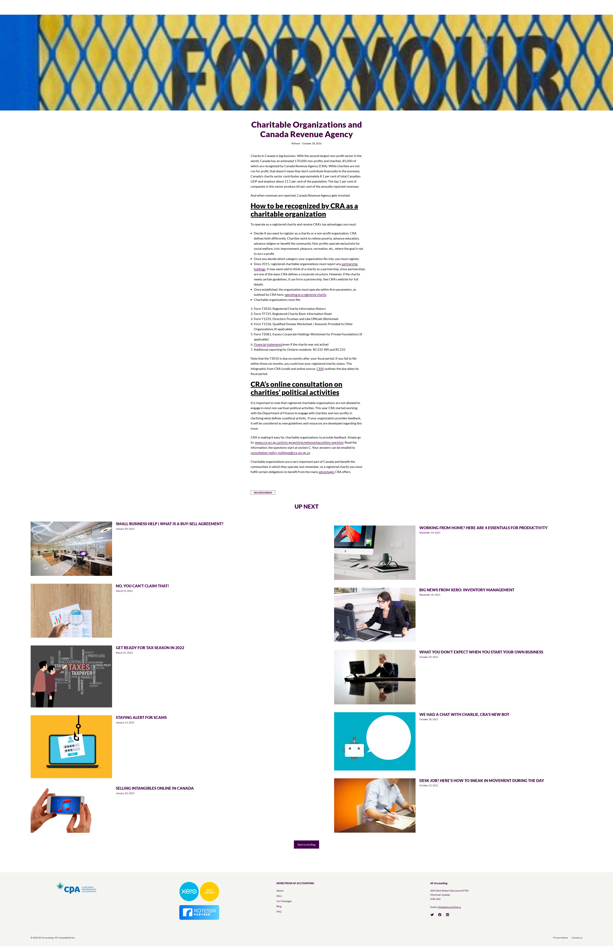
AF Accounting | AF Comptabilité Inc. (56, 937)
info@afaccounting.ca (449, 906)
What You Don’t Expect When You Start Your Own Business (481, 652)
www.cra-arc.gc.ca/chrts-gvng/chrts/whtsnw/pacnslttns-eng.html (299, 442)
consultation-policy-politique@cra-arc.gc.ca (280, 452)
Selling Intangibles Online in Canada (155, 788)
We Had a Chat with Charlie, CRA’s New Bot (464, 714)
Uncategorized (263, 492)
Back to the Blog (306, 844)
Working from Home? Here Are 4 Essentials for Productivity (483, 528)
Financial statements (268, 344)
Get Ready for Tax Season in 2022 (150, 647)
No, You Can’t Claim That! (142, 586)
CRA (320, 368)
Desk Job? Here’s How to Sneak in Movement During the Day (481, 780)
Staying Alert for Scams (141, 717)
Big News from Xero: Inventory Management (466, 590)
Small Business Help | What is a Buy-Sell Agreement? (169, 524)
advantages (326, 472)
